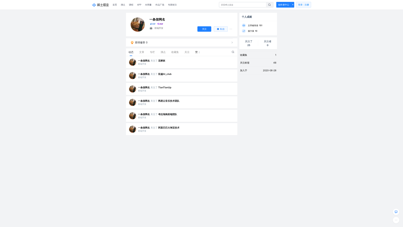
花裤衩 (161, 60)
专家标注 (172, 4)
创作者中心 (283, 4)
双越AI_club (164, 74)
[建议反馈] (396, 212)
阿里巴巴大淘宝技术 (168, 127)
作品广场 (159, 4)
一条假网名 (144, 60)
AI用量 (148, 4)
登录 (303, 4)
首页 (115, 4)
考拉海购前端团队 (167, 114)
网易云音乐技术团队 (168, 100)
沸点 (123, 4)
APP (139, 4)
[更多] (396, 220)
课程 (131, 4)
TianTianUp (164, 87)
